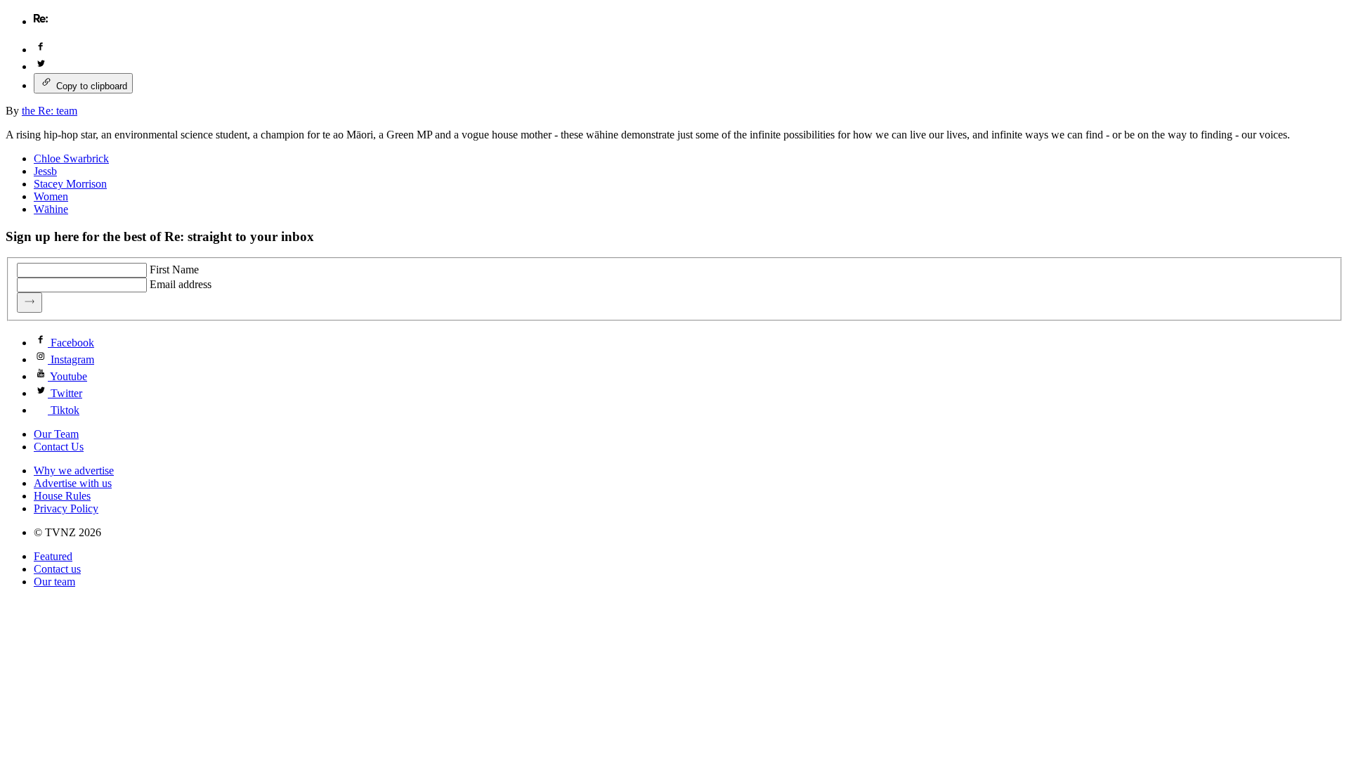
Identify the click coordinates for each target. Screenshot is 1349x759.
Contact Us (59, 447)
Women (51, 196)
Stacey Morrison (70, 184)
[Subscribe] (29, 302)
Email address (180, 284)
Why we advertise (74, 470)
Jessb (45, 171)
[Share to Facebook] (41, 50)
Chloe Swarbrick (71, 158)
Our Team (56, 434)
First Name (174, 269)
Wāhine (51, 209)
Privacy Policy (66, 508)
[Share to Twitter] (41, 66)
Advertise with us (73, 483)
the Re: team (49, 111)
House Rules (62, 496)
